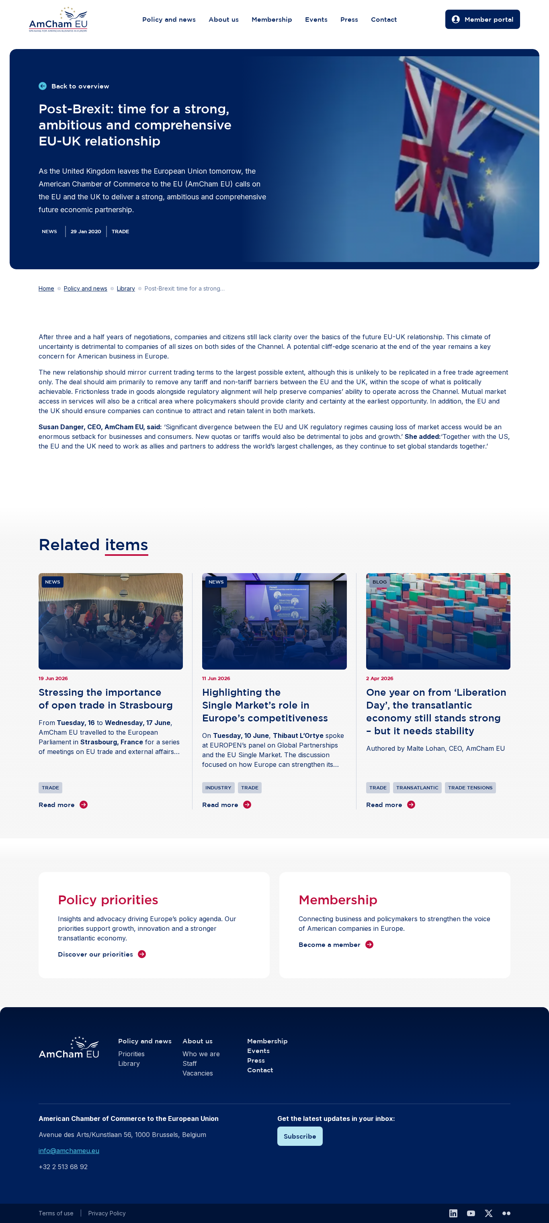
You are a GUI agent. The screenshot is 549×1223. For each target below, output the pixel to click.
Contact (384, 19)
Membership (272, 19)
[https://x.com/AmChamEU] (489, 1213)
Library (126, 288)
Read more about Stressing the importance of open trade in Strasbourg (111, 691)
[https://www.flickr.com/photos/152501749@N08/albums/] (506, 1213)
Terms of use (56, 1213)
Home (46, 288)
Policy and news (169, 19)
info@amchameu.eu (69, 1151)
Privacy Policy (107, 1213)
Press (349, 19)
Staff (189, 1063)
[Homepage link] (66, 19)
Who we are (201, 1054)
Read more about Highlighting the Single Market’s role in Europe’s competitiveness (274, 691)
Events (316, 19)
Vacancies (197, 1073)
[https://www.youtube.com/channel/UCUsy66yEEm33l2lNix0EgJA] (471, 1213)
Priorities (131, 1054)
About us (224, 19)
